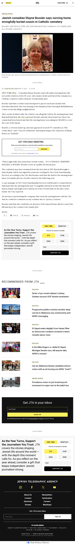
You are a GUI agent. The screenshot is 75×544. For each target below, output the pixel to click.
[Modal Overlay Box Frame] (37, 272)
